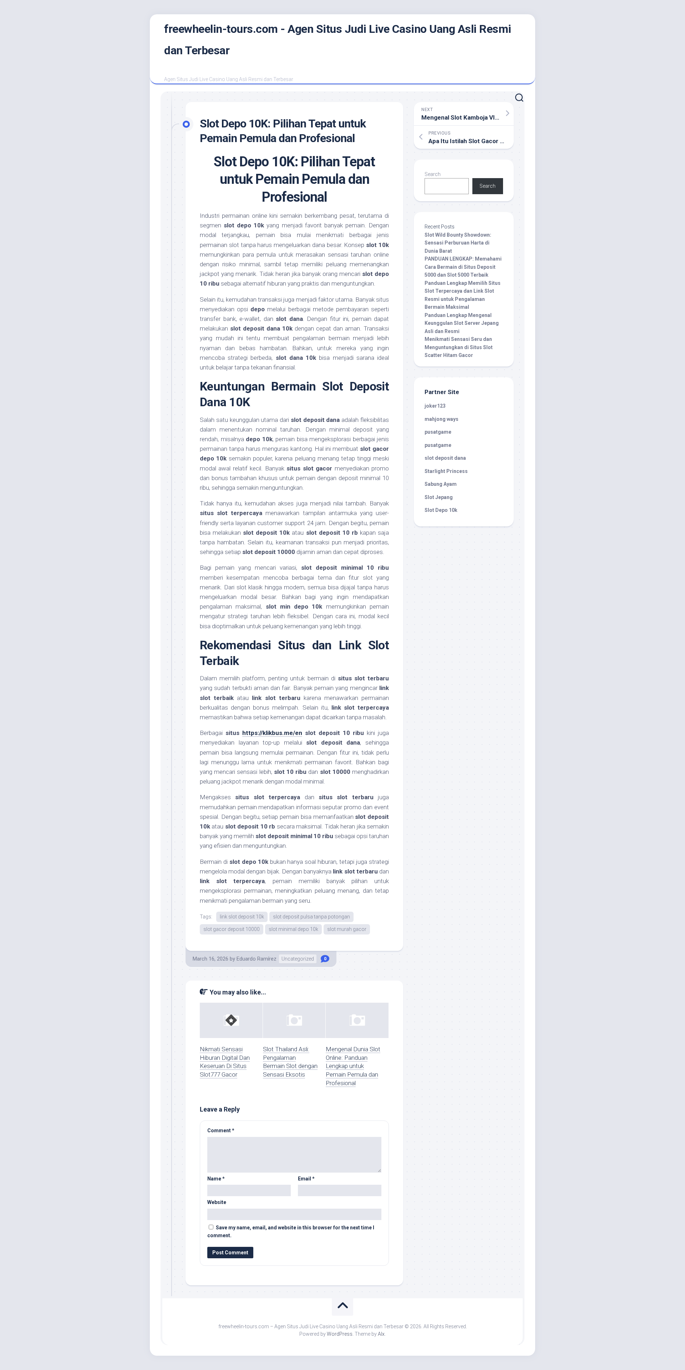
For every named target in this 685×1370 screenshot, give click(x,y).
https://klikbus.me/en (272, 732)
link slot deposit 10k (242, 917)
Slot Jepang (439, 497)
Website (216, 1202)
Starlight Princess (446, 471)
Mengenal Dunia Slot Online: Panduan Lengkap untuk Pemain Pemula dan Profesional (353, 1066)
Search (433, 174)
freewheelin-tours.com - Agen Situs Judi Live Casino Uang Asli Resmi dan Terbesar (337, 39)
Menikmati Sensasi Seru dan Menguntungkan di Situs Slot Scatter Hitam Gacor (459, 347)
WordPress (339, 1334)
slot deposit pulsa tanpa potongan (311, 917)
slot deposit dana (445, 458)
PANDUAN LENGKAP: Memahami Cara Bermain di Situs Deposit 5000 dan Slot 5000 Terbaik (463, 267)
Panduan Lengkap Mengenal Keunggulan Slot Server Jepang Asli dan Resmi (462, 323)
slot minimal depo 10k (293, 929)
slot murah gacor (346, 929)
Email (306, 1179)
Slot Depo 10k (441, 510)
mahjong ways (441, 419)
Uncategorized (297, 959)
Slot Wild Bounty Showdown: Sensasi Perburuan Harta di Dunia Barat (458, 243)
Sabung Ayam (441, 484)
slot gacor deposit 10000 (231, 929)
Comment (220, 1130)
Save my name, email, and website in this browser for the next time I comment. (290, 1232)
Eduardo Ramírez (256, 959)
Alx (381, 1334)
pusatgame (438, 432)
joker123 (435, 406)
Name (216, 1179)
